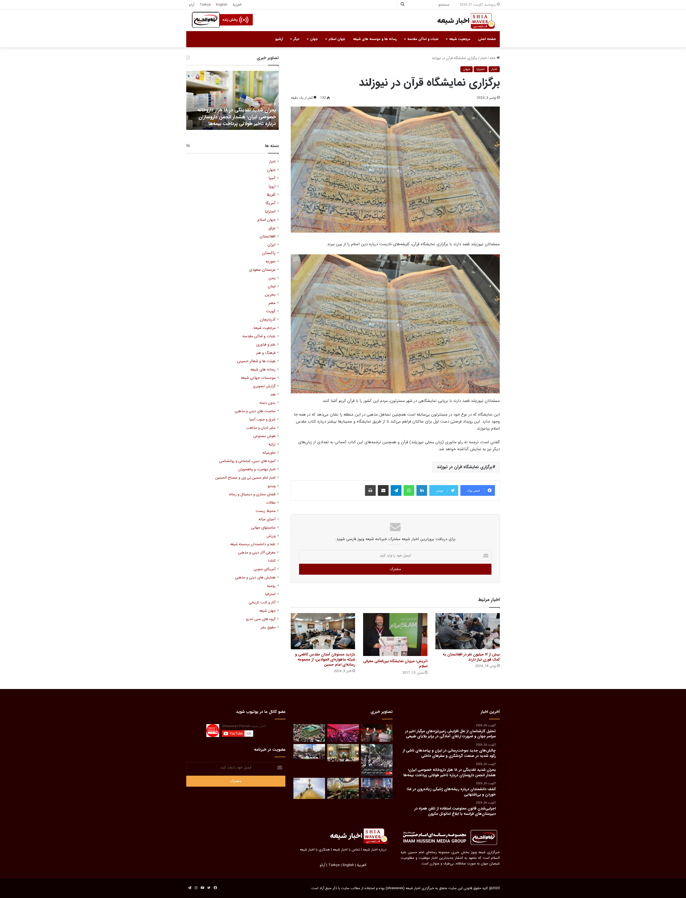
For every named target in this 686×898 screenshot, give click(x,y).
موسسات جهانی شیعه (258, 378)
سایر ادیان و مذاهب (260, 428)
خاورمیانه (268, 453)
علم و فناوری (265, 344)
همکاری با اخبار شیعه (315, 849)
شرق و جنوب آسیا (262, 419)
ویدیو (271, 486)
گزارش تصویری (264, 386)
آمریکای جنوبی (264, 569)
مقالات (270, 502)
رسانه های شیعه (262, 369)
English (221, 5)
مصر (272, 303)
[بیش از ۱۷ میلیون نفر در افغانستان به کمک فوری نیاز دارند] (467, 631)
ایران (271, 245)
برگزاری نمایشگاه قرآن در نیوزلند (465, 467)
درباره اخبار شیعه (374, 849)
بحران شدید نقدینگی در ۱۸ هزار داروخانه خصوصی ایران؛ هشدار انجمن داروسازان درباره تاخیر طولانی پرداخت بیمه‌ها (236, 116)
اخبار (483, 58)
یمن (272, 278)
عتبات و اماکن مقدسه (422, 39)
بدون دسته (267, 403)
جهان (314, 39)
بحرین (270, 295)
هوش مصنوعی (264, 436)
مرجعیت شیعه (459, 39)
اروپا (272, 186)
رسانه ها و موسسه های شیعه (375, 39)
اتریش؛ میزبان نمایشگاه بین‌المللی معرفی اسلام (395, 663)
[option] (232, 100)
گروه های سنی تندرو (260, 619)
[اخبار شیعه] (461, 21)
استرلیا (480, 69)
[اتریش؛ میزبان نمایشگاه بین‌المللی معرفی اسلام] (395, 634)
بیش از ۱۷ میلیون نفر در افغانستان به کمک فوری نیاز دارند (471, 656)
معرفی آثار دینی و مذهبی (256, 552)
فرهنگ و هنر (265, 353)
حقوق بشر (267, 627)
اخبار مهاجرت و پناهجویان (256, 469)
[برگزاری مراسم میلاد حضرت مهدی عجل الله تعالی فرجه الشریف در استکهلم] (343, 733)
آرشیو (279, 39)
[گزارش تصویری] (377, 760)
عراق (272, 228)
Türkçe (205, 5)
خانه (493, 58)
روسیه (271, 586)
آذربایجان (267, 319)
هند (272, 394)
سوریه (270, 261)
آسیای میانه (267, 519)
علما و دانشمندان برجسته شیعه (252, 544)
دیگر (296, 39)
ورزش (271, 536)
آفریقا (271, 195)
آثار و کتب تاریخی (262, 602)
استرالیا (270, 594)
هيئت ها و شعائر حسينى (256, 361)
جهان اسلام (337, 39)
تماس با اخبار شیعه (346, 849)
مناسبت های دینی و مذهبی (255, 411)
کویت (270, 311)
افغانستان (267, 236)
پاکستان (268, 253)
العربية (237, 5)
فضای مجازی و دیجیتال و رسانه (252, 494)
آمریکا (270, 203)
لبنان (271, 286)
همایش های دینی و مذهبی (255, 577)
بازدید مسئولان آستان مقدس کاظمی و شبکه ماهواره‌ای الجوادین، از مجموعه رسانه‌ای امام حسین (325, 659)
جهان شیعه (267, 611)
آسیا (272, 178)
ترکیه (272, 444)
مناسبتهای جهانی (263, 527)
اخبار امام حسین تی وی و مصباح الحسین (245, 478)
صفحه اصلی (487, 39)
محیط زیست (265, 511)
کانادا (271, 561)
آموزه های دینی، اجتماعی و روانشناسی (247, 461)
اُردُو (191, 5)
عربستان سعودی (262, 270)
